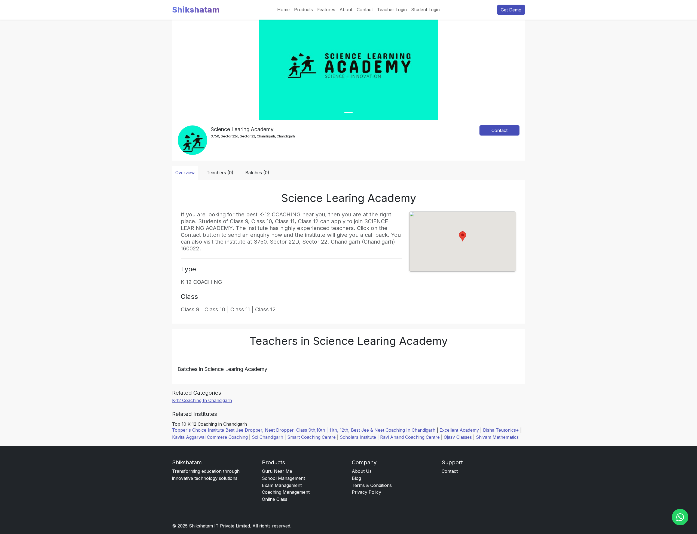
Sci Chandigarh (268, 437)
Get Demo (511, 10)
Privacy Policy (366, 492)
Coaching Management (286, 492)
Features (326, 9)
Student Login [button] (425, 9)
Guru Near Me (277, 471)
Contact (365, 9)
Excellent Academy (459, 430)
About (346, 9)
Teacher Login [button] (392, 9)
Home (283, 9)
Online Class (274, 499)
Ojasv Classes (458, 437)
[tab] (348, 112)
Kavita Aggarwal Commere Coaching (210, 437)
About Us (362, 471)
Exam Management (282, 485)
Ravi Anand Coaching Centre (410, 437)
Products (303, 9)
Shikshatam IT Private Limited (219, 526)
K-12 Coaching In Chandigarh (202, 400)
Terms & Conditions (372, 485)
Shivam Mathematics (497, 437)
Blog (356, 478)
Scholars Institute (358, 437)
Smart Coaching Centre (312, 437)
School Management (283, 478)
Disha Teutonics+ (501, 430)
